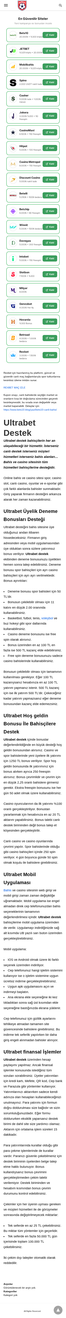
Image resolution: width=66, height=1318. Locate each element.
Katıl (51, 34)
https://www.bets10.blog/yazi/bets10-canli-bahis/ (30, 409)
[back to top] (58, 1310)
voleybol (47, 618)
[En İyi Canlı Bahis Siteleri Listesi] (33, 5)
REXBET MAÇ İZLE (14, 387)
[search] (60, 5)
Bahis (7, 890)
